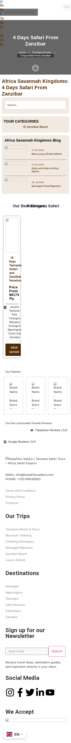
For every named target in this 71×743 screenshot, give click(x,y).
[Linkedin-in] (40, 692)
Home (22, 52)
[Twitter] (30, 692)
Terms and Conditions (20, 490)
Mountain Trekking (18, 535)
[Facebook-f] (20, 692)
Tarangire (12, 598)
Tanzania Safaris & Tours (22, 529)
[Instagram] (10, 692)
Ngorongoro (14, 592)
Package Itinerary (41, 52)
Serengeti (12, 586)
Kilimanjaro (13, 611)
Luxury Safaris (15, 560)
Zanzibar (11, 617)
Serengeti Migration (19, 547)
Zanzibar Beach (16, 554)
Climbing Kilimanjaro (19, 541)
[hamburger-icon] (67, 7)
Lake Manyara (15, 604)
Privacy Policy (15, 497)
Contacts (11, 503)
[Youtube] (50, 692)
